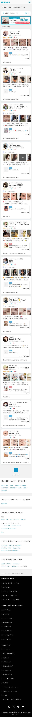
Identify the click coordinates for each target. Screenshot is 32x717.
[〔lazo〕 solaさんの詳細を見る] (16, 46)
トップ (3, 573)
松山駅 (11, 485)
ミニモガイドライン (8, 678)
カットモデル (7, 639)
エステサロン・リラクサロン (11, 600)
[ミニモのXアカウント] (13, 707)
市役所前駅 (4, 490)
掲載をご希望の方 (8, 666)
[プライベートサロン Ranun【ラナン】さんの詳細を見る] (16, 237)
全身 (7, 519)
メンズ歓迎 (4, 545)
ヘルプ (5, 695)
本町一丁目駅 (4, 485)
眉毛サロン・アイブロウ (10, 595)
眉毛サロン (14, 566)
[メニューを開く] (29, 2)
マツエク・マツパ (5, 566)
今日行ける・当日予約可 (15, 545)
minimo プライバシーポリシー (11, 687)
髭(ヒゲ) (23, 519)
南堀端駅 (24, 485)
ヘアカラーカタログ (8, 618)
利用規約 (5, 683)
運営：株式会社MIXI (8, 653)
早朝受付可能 (16, 548)
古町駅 (24, 488)
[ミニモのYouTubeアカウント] (23, 707)
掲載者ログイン (7, 674)
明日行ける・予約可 (6, 548)
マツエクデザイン (8, 635)
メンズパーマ (7, 626)
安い (2, 532)
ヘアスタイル (7, 610)
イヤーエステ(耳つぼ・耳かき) (8, 528)
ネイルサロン (16, 563)
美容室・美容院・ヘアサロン (11, 583)
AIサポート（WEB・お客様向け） (12, 699)
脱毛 (2, 519)
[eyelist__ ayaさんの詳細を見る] (16, 446)
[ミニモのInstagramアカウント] (9, 707)
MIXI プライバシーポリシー (11, 691)
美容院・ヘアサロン (6, 563)
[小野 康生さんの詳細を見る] (16, 83)
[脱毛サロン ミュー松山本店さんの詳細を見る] (16, 381)
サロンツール (7, 670)
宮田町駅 (17, 485)
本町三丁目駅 (4, 488)
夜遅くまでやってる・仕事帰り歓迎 (9, 550)
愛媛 (16, 573)
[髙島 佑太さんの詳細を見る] (16, 414)
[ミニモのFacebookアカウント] (18, 707)
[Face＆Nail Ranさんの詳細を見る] (16, 348)
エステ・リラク (10, 573)
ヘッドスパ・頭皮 (5, 525)
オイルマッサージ (16, 525)
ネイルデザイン (7, 631)
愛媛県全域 (4, 503)
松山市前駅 (12, 488)
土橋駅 (19, 488)
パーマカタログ (7, 622)
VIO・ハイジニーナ (14, 519)
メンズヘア (6, 614)
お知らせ (5, 658)
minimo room (7, 662)
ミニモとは (6, 649)
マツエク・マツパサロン (10, 591)
